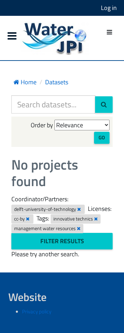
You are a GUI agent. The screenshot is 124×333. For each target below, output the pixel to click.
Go (102, 137)
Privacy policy (36, 311)
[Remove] (79, 209)
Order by (42, 125)
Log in (109, 7)
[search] (104, 104)
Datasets (56, 82)
